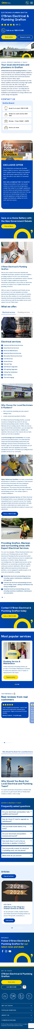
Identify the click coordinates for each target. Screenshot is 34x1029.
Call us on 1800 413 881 (15, 30)
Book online (9, 37)
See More (6, 204)
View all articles (9, 876)
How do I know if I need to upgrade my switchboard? (15, 820)
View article (9, 920)
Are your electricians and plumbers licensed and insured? (14, 835)
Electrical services (8, 312)
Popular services (9, 1010)
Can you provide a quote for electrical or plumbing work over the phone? (15, 849)
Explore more (11, 677)
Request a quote (25, 37)
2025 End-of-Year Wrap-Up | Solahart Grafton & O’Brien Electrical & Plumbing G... (14, 907)
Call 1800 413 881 (11, 987)
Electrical (7, 904)
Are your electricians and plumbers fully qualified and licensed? (16, 813)
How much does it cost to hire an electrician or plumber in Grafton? (13, 842)
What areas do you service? (12, 856)
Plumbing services (24, 312)
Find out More (8, 226)
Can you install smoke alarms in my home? (14, 828)
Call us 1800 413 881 (9, 514)
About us (5, 1015)
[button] (2, 597)
